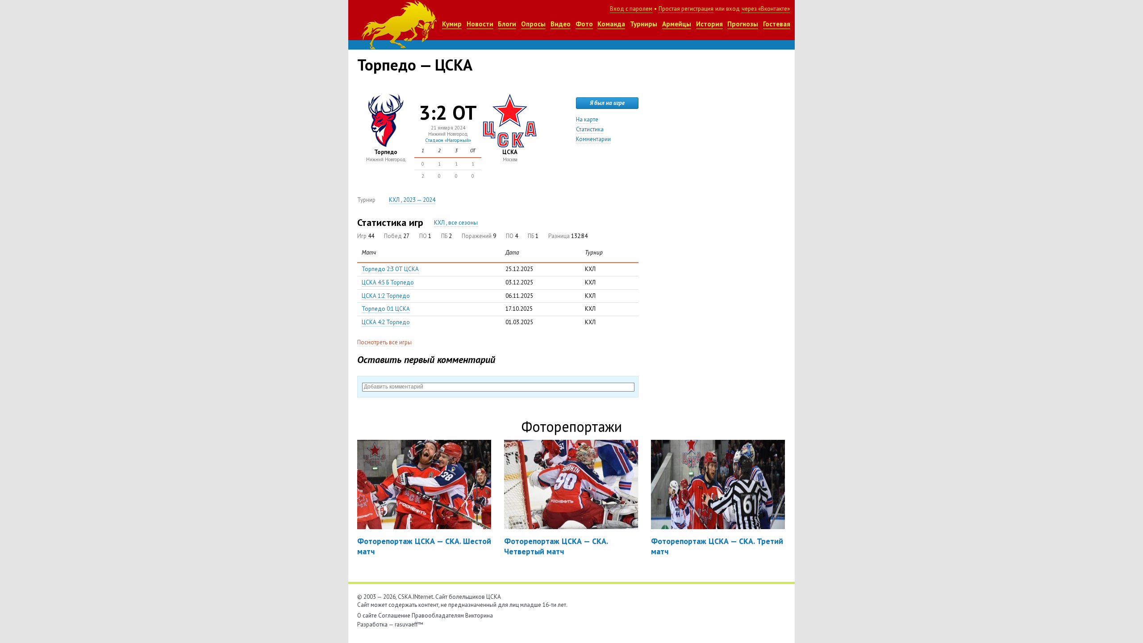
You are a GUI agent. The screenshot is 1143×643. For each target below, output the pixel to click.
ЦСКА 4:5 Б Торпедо (388, 282)
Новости (480, 24)
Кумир (452, 24)
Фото (584, 24)
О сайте (367, 615)
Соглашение (394, 615)
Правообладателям (438, 615)
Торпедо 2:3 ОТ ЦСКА (390, 269)
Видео (561, 24)
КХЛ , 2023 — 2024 (412, 200)
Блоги (507, 24)
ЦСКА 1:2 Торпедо (386, 296)
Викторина (479, 615)
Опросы (533, 24)
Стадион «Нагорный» (448, 140)
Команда (611, 24)
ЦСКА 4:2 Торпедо (386, 322)
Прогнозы (742, 24)
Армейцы (676, 24)
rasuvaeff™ (409, 624)
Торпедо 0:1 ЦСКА (386, 309)
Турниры (643, 24)
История (709, 24)
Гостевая (776, 24)
